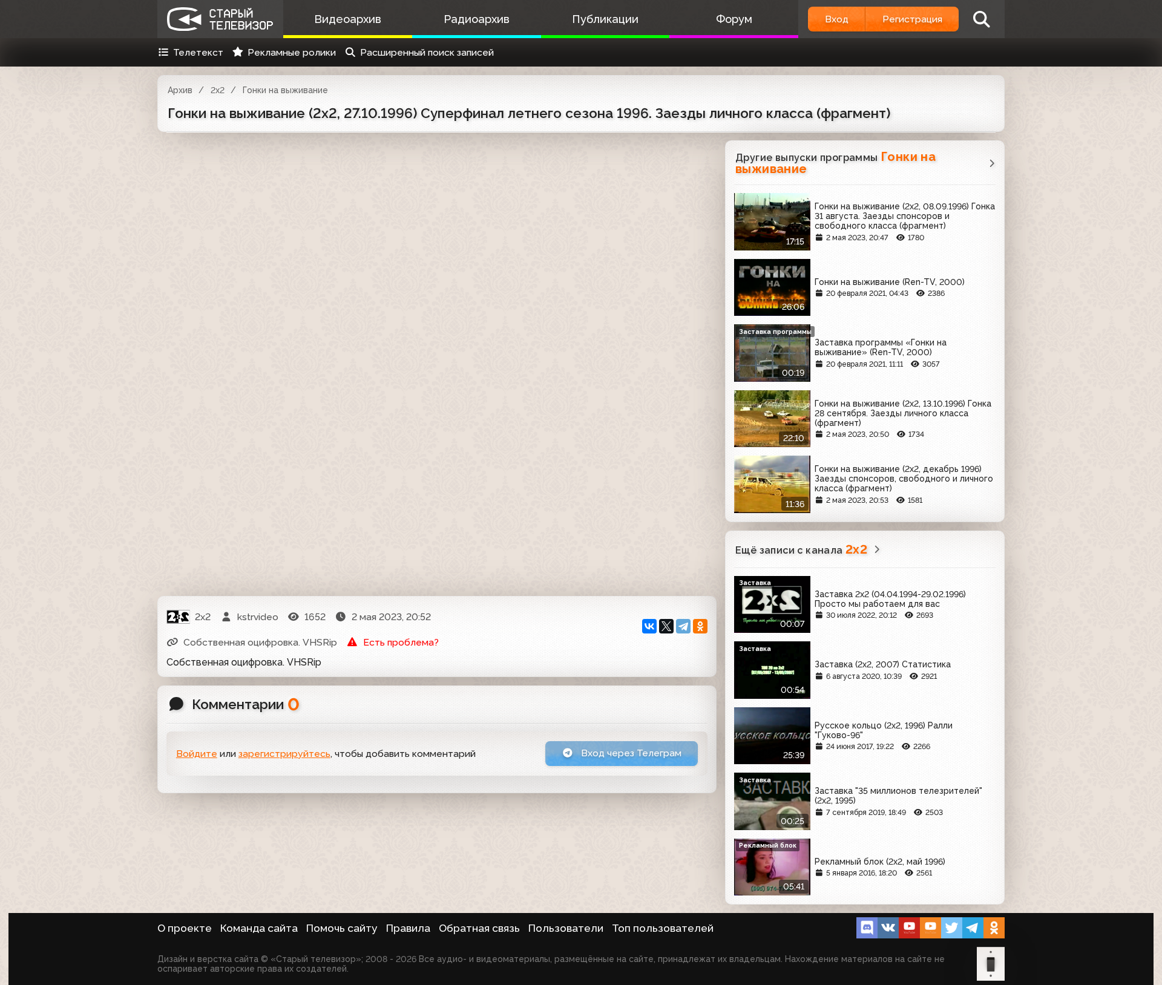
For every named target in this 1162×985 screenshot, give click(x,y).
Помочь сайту (342, 928)
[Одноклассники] (700, 626)
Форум (734, 19)
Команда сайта (259, 928)
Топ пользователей (663, 928)
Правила (408, 928)
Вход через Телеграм (630, 753)
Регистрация (912, 19)
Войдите (196, 753)
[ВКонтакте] (649, 626)
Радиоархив (477, 19)
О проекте (184, 928)
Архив (180, 90)
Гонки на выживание (285, 90)
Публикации (605, 19)
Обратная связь (479, 928)
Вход (837, 19)
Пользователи (565, 928)
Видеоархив (347, 19)
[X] (666, 626)
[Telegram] (683, 626)
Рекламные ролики (292, 52)
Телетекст (198, 52)
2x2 (218, 90)
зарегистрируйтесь (284, 753)
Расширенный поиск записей (427, 52)
